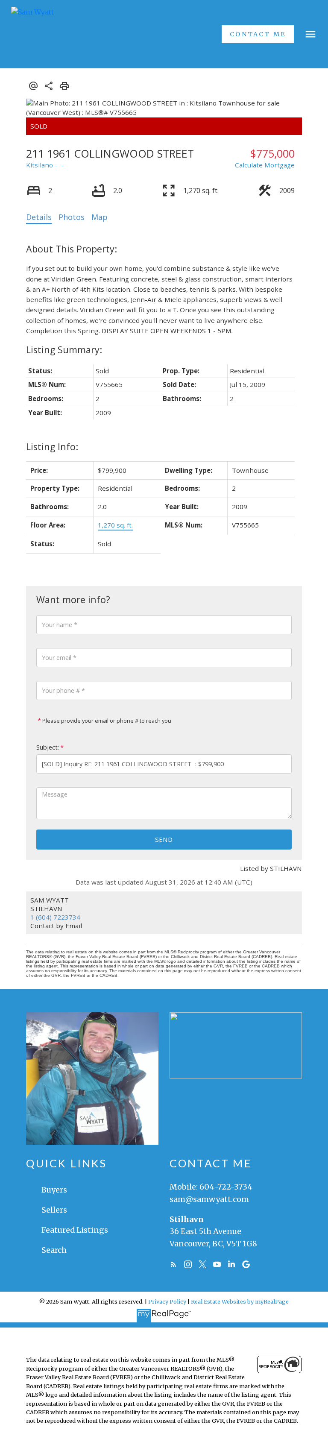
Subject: (47, 747)
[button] (258, 34)
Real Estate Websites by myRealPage (240, 1301)
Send (164, 839)
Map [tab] (99, 217)
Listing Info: (52, 446)
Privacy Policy (167, 1301)
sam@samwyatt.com (209, 1199)
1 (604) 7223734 (55, 917)
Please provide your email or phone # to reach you (106, 720)
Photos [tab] (72, 217)
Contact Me (258, 34)
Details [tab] (39, 217)
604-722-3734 (225, 1187)
